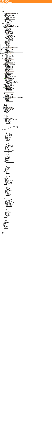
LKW (7, 63)
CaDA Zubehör (9, 20)
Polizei (7, 214)
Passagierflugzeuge (11, 81)
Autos (7, 14)
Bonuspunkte (2, 1)
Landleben (8, 211)
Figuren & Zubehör (9, 55)
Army (7, 208)
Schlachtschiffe (9, 89)
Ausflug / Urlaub (9, 37)
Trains (7, 148)
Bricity (7, 172)
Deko (7, 99)
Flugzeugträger (9, 90)
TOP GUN (8, 35)
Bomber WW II (10, 38)
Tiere (7, 106)
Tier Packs (8, 63)
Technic (7, 55)
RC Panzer (8, 125)
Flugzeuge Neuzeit (9, 79)
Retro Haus (8, 42)
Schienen (8, 75)
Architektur (8, 93)
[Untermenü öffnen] (2, 58)
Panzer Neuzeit (11, 21)
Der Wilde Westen (9, 40)
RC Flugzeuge (8, 123)
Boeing (7, 30)
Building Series (9, 19)
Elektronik (8, 77)
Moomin (7, 191)
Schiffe (7, 54)
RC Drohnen (8, 121)
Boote (7, 88)
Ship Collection (9, 205)
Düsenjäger (10, 34)
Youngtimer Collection (10, 150)
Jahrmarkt (8, 110)
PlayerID (7, 213)
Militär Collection (9, 203)
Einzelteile (8, 100)
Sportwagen (8, 140)
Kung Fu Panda (9, 188)
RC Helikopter (8, 124)
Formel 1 (7, 16)
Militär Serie (8, 24)
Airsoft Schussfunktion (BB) (13, 126)
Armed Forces (8, 28)
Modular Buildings (9, 66)
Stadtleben (8, 215)
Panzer (7, 66)
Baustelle (7, 18)
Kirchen (7, 49)
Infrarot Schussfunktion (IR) (13, 127)
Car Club (7, 209)
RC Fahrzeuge (8, 122)
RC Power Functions (10, 58)
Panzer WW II (10, 68)
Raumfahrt (8, 69)
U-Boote (7, 46)
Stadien (7, 95)
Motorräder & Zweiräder (10, 64)
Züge (7, 56)
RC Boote (8, 120)
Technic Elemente (9, 107)
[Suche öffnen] (0, 46)
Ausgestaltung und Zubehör (11, 76)
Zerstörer (7, 91)
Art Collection (8, 200)
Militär (7, 50)
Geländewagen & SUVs (10, 17)
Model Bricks (8, 212)
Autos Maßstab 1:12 (9, 29)
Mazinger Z (8, 189)
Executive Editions (9, 31)
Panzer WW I (10, 23)
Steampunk (8, 43)
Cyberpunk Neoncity (9, 39)
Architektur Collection (10, 199)
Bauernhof (8, 38)
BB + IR (9, 128)
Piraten (7, 52)
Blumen (7, 98)
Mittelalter (8, 41)
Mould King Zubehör (9, 182)
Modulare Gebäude (9, 49)
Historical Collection (9, 32)
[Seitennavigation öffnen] (1, 50)
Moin (7, 175)
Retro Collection (9, 194)
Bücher (7, 105)
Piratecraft (8, 176)
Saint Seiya (8, 195)
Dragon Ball (8, 72)
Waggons (7, 74)
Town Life (8, 45)
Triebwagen (8, 73)
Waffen (7, 26)
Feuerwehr (8, 210)
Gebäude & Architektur (10, 47)
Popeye (7, 193)
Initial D (7, 22)
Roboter (7, 104)
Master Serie (8, 23)
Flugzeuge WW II (9, 82)
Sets (7, 27)
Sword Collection (9, 91)
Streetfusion (8, 44)
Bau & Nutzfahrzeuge (10, 15)
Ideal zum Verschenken (10, 56)
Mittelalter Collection (9, 204)
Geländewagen (9, 21)
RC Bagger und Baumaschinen (11, 119)
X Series (7, 46)
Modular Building (9, 190)
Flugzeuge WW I (9, 85)
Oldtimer (7, 65)
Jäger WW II (10, 84)
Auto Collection (9, 201)
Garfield (7, 187)
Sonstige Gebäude (9, 96)
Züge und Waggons (9, 183)
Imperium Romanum (9, 33)
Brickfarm (7, 173)
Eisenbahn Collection (10, 88)
